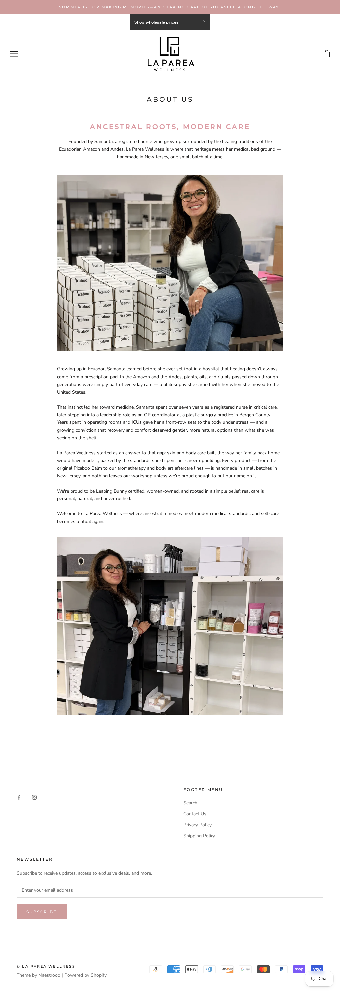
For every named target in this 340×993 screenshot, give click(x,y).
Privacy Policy (197, 825)
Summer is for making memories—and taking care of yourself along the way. (170, 7)
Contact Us (194, 814)
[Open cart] (327, 54)
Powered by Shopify (85, 975)
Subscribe (41, 911)
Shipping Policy (199, 836)
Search (190, 803)
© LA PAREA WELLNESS (46, 966)
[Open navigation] (14, 54)
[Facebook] (19, 797)
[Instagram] (34, 797)
